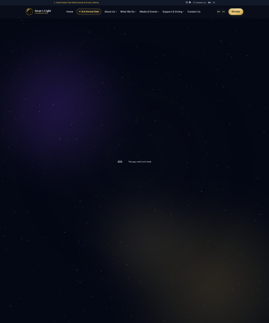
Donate (236, 11)
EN (209, 2)
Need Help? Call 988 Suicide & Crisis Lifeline (77, 2)
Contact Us (201, 2)
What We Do (128, 11)
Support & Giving (173, 11)
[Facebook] (190, 3)
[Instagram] (187, 3)
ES (214, 2)
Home (69, 11)
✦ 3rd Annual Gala (89, 11)
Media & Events (149, 11)
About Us (111, 11)
